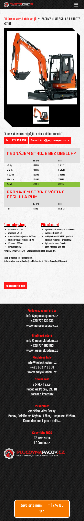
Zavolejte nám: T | (42, 508)
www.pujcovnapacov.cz (42, 326)
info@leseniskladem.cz (42, 341)
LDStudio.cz (42, 443)
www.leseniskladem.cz (42, 350)
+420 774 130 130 (42, 321)
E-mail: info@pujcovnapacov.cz (50, 140)
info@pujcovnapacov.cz (42, 316)
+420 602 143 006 (42, 367)
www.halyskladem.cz (42, 372)
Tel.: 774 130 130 (16, 140)
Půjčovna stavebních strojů (20, 19)
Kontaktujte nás (15, 286)
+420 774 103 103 (42, 345)
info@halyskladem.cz (42, 362)
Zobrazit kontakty (42, 394)
